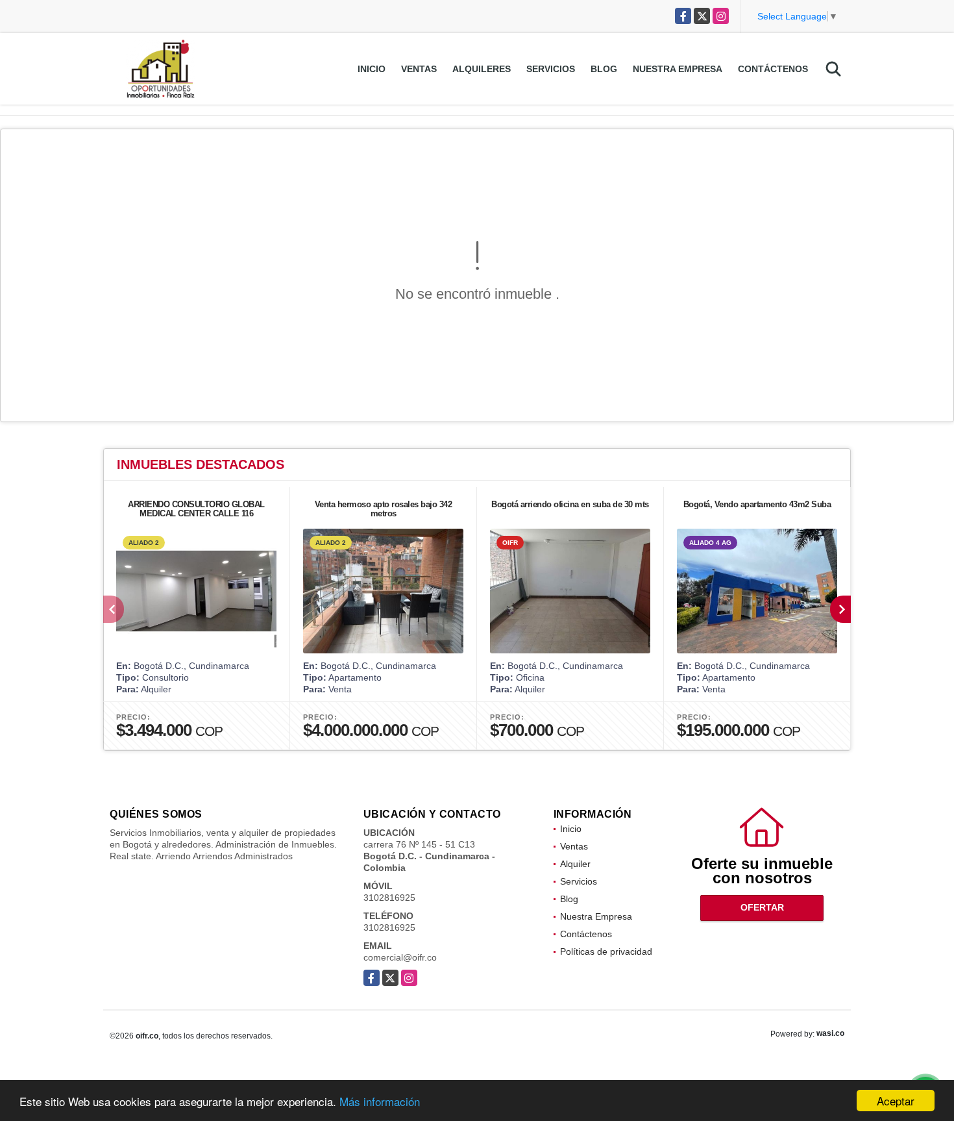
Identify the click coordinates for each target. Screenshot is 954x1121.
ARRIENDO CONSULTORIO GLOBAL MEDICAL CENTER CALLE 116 (196, 508)
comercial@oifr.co (400, 957)
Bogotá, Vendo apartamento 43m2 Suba (757, 504)
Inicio (371, 69)
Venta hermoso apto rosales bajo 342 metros (383, 508)
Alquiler (575, 864)
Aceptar (895, 1100)
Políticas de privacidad (606, 951)
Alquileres (481, 69)
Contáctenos (773, 69)
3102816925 (389, 897)
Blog (604, 69)
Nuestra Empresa (677, 69)
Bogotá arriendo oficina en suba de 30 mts (570, 504)
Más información (379, 1101)
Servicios (550, 69)
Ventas (419, 69)
